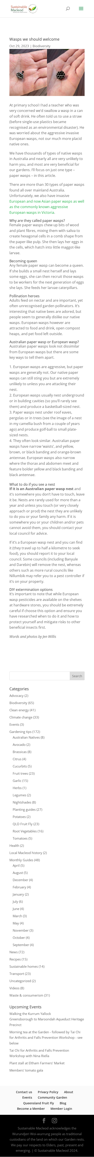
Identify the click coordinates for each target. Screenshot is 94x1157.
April (16, 865)
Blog (63, 1103)
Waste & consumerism (26, 995)
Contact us (24, 1092)
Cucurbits (20, 766)
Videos (14, 988)
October (19, 937)
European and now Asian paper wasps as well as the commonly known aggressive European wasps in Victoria (46, 207)
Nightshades (22, 802)
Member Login (61, 1109)
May (16, 923)
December (20, 880)
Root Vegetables (25, 831)
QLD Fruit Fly (23, 824)
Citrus (17, 759)
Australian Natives (26, 737)
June (16, 908)
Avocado (19, 744)
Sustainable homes (23, 966)
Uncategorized (20, 981)
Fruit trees (20, 773)
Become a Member (31, 1109)
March (17, 916)
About (68, 1092)
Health (14, 845)
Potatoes (19, 816)
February (19, 887)
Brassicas (20, 752)
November (21, 930)
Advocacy (16, 695)
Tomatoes (20, 838)
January (18, 894)
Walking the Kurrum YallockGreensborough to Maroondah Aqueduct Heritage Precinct (46, 1019)
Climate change (20, 717)
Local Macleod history (25, 853)
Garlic (17, 780)
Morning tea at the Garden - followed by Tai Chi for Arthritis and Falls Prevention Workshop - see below (45, 1037)
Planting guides (24, 809)
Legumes (19, 795)
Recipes (15, 959)
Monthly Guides (21, 860)
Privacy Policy (48, 1092)
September (21, 945)
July (15, 901)
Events (14, 724)
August (18, 872)
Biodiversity (41, 46)
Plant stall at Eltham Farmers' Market (36, 1063)
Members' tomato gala (26, 1070)
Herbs (17, 788)
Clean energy (19, 710)
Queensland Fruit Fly (38, 1103)
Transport (16, 973)
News (13, 952)
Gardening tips (20, 731)
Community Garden (52, 1097)
